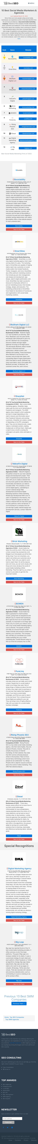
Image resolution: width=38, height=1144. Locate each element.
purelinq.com (28, 119)
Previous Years (18, 1003)
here (19, 38)
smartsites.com (28, 68)
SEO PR (5, 1092)
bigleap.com (28, 148)
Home (7, 1017)
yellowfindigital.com (28, 98)
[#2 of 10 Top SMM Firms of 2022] (19, 241)
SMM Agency (7, 1096)
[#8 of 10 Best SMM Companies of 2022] (19, 661)
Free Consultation (8, 1067)
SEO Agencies (7, 1084)
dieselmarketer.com (28, 133)
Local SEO (6, 1088)
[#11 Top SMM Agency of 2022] (19, 859)
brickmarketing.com (28, 107)
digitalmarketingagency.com (28, 140)
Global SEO (6, 1090)
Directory (34, 1140)
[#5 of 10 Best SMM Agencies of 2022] (19, 454)
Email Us (7, 1069)
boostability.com (28, 57)
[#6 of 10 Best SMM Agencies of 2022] (19, 531)
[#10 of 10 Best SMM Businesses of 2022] (19, 787)
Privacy (26, 1140)
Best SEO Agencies (15, 1043)
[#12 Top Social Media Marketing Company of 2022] (19, 932)
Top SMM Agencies (12, 1019)
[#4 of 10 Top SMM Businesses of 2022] (19, 386)
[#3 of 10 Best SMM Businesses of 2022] (19, 315)
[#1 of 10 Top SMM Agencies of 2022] (19, 170)
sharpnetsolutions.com (28, 88)
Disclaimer (18, 1140)
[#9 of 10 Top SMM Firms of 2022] (19, 725)
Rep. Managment (8, 1094)
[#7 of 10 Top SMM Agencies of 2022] (19, 594)
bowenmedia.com (28, 113)
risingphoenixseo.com (28, 126)
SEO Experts (6, 1098)
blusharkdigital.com (28, 78)
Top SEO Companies (17, 1017)
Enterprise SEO (7, 1086)
